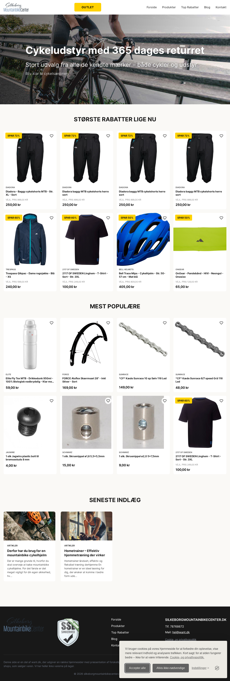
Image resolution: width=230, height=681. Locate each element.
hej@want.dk (181, 632)
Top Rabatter (190, 7)
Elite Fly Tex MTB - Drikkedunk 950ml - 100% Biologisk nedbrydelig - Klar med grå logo (30, 381)
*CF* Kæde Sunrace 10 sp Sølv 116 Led (143, 378)
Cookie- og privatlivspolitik (180, 639)
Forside (152, 7)
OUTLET (88, 7)
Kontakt (221, 7)
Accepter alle (137, 668)
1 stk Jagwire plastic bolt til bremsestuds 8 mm (22, 458)
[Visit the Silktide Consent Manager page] (217, 668)
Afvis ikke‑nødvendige (171, 668)
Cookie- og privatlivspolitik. (187, 657)
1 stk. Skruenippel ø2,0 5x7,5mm (139, 456)
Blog (207, 7)
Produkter (169, 7)
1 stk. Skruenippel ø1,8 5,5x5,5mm (83, 456)
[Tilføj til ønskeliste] (51, 136)
